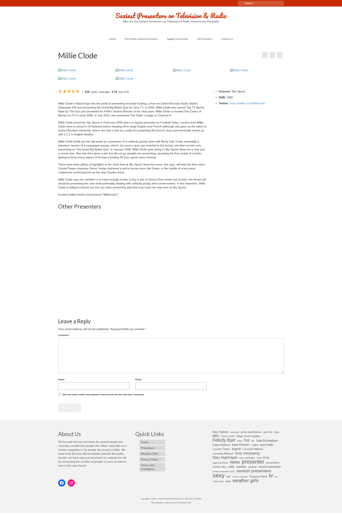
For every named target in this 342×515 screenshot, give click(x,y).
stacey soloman (240, 476)
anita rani (234, 432)
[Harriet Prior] (199, 286)
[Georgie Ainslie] (279, 55)
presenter (253, 462)
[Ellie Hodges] (199, 237)
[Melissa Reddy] (142, 286)
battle (276, 432)
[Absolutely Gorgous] (78, 91)
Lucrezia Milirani (253, 449)
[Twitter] (64, 1)
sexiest (252, 466)
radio (231, 466)
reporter (241, 466)
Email (138, 379)
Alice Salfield (220, 432)
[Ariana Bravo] (85, 237)
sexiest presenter (269, 466)
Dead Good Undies (248, 436)
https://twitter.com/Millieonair (247, 103)
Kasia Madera (221, 444)
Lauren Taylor (221, 449)
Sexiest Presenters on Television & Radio (171, 15)
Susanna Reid (258, 476)
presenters (273, 462)
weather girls (246, 481)
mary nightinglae (247, 458)
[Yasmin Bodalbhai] (257, 286)
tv (271, 476)
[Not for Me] (60, 91)
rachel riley (219, 466)
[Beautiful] (73, 91)
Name (62, 379)
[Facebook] (60, 1)
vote (228, 481)
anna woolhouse (251, 432)
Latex (254, 444)
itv (252, 440)
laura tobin (266, 444)
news (235, 462)
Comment (64, 335)
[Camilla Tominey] (85, 286)
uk (276, 476)
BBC (216, 436)
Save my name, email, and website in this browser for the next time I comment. (103, 394)
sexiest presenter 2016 (224, 471)
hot (247, 440)
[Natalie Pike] (142, 237)
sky (228, 476)
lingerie (236, 449)
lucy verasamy (247, 453)
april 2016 (267, 432)
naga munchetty (220, 463)
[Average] (69, 91)
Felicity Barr (224, 440)
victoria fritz (218, 481)
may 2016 (263, 457)
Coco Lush (228, 436)
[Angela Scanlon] (265, 55)
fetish (239, 441)
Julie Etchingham (267, 440)
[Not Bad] (64, 91)
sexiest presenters (254, 471)
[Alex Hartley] (257, 237)
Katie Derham (241, 444)
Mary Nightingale (225, 457)
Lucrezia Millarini (223, 453)
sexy (219, 475)
